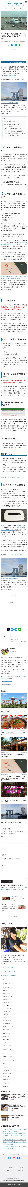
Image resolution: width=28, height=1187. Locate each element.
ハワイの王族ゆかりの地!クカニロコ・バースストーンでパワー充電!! (18, 898)
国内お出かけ (7, 1070)
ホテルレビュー (7, 1033)
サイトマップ (20, 1167)
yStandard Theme (6, 1180)
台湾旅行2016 (7, 1002)
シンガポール (12, 641)
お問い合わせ (20, 1170)
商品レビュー (6, 1049)
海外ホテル (6, 1036)
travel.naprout (17, 1178)
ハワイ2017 (6, 1005)
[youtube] (15, 651)
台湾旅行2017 (7, 999)
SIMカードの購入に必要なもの (13, 128)
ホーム (6, 1167)
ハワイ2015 (6, 1008)
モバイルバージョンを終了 (14, 1184)
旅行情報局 (6, 1020)
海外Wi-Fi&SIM (22, 41)
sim (22, 641)
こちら (22, 79)
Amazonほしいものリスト (10, 975)
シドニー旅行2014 (8, 1017)
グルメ (4, 1039)
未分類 (4, 1086)
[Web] (10, 651)
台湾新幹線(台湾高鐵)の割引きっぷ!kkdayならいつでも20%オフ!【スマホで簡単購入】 (16, 1106)
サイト (3, 849)
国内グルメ (6, 1045)
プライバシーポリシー (8, 971)
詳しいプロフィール (7, 681)
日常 (4, 1064)
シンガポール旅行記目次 (15, 555)
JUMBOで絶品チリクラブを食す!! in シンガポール (13, 733)
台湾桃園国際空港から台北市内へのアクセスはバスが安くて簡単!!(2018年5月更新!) (14, 1136)
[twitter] (13, 651)
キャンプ (5, 1083)
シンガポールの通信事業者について (14, 131)
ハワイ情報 (6, 1029)
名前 (3, 836)
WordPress (23, 1180)
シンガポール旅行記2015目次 (9, 103)
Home (2, 1154)
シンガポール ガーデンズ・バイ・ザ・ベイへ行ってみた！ (13, 711)
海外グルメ (6, 1042)
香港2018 (6, 1011)
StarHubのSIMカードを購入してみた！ (15, 133)
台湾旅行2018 (7, 996)
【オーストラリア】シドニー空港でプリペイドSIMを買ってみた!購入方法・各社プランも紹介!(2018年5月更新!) (13, 778)
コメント (3, 865)
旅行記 (18, 641)
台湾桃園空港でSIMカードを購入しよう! (14, 1140)
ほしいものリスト (6, 684)
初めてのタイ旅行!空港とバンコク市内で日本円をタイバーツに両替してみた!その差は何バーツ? (17, 1096)
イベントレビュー (7, 1060)
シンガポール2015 (13, 639)
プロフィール (12, 1167)
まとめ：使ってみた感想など (12, 135)
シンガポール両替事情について (11, 121)
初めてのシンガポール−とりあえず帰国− (11, 822)
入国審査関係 (7, 1023)
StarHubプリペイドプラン (11, 477)
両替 (25, 641)
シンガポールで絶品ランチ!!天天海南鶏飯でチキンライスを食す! (14, 755)
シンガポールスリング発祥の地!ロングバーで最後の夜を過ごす (13, 800)
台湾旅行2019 (7, 990)
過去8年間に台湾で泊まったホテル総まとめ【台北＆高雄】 (17, 1116)
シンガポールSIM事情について (11, 124)
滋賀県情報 (6, 1073)
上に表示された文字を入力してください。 (12, 859)
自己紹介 (5, 983)
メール (3, 843)
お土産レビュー (7, 1056)
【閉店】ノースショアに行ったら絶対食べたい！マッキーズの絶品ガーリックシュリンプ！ (9, 907)
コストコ (6, 1067)
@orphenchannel (11, 75)
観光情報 (6, 1079)
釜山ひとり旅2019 (8, 993)
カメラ (4, 1053)
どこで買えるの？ (9, 126)
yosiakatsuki (13, 1180)
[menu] (26, 2)
